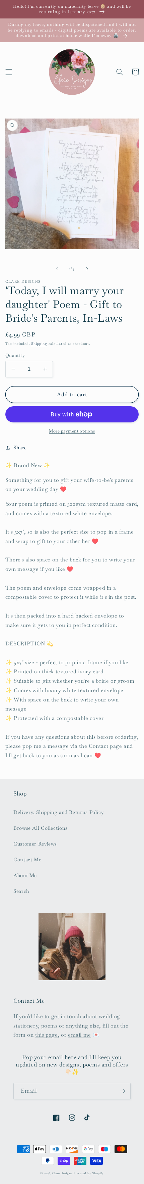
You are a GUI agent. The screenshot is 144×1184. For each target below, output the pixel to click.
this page (46, 1034)
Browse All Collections (40, 828)
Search (21, 891)
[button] (8, 72)
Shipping (39, 343)
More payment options (72, 431)
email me (79, 1034)
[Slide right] (87, 268)
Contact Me (27, 859)
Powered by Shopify (88, 1173)
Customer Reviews (35, 843)
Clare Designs (62, 1173)
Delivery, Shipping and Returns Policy (58, 812)
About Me (25, 875)
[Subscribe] (122, 1091)
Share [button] (20, 447)
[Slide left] (57, 268)
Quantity (15, 355)
